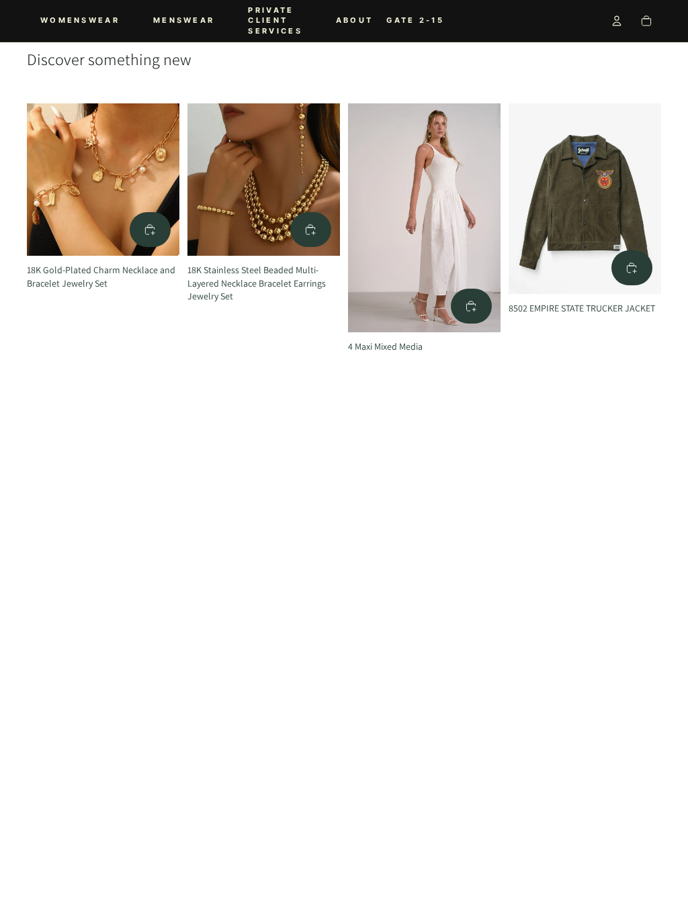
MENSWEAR (183, 20)
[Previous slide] (41, 179)
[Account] (617, 21)
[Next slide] (164, 179)
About (355, 20)
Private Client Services (275, 20)
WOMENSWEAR (80, 20)
